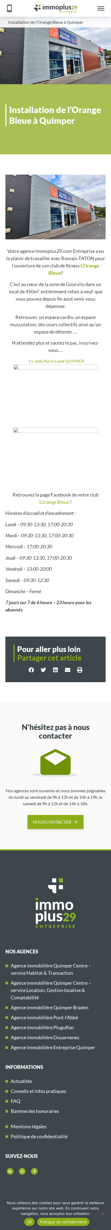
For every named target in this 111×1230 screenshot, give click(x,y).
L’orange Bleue (54, 502)
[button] (31, 670)
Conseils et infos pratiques (38, 1091)
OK (29, 1222)
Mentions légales (29, 1126)
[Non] (102, 1212)
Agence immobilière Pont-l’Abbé (44, 1017)
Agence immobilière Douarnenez (45, 1037)
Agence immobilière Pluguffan (42, 1027)
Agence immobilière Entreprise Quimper (53, 1047)
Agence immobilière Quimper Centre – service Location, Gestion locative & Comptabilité (51, 990)
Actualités (21, 1081)
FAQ (15, 1101)
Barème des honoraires (35, 1111)
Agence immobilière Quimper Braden (49, 1007)
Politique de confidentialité (39, 1136)
